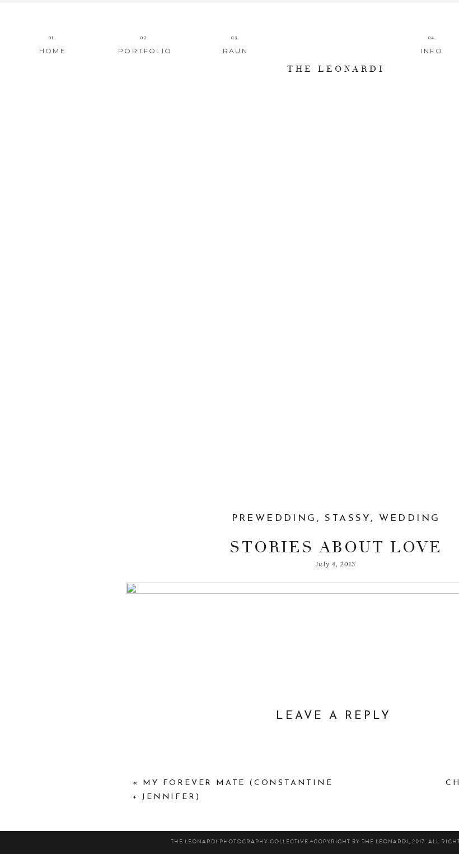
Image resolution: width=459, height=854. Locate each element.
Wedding (410, 518)
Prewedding (274, 518)
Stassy (347, 518)
